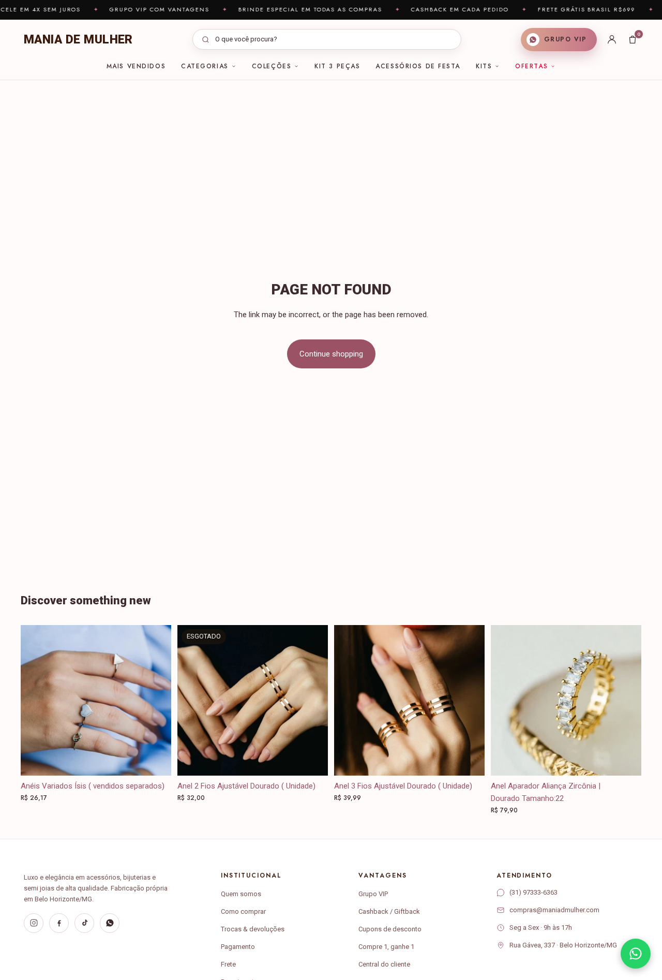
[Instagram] (33, 923)
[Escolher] (155, 759)
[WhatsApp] (109, 923)
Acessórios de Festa (417, 66)
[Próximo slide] (312, 700)
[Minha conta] (612, 39)
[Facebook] (59, 923)
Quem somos (241, 894)
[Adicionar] (468, 759)
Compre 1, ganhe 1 (386, 947)
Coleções (271, 66)
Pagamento (238, 947)
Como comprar (243, 911)
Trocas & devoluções (252, 929)
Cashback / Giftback (389, 911)
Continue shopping (331, 354)
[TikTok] (84, 923)
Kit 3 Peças (337, 66)
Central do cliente (384, 964)
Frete (228, 964)
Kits (484, 66)
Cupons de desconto (390, 929)
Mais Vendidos (136, 66)
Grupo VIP (373, 894)
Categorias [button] (205, 66)
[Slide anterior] (192, 700)
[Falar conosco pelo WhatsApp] (636, 954)
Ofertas (531, 66)
